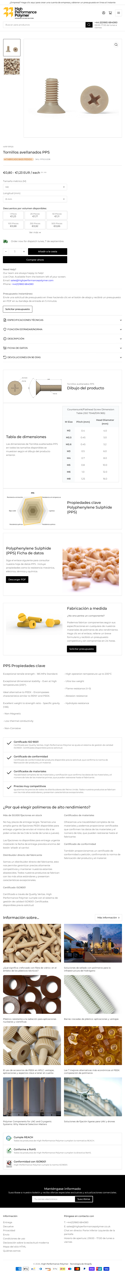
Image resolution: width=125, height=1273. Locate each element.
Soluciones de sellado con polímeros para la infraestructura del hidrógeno (87, 969)
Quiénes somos (11, 1250)
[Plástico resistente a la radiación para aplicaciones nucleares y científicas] (32, 994)
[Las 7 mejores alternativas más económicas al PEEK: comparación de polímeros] (93, 1045)
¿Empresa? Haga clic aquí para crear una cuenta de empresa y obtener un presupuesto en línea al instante (63, 2)
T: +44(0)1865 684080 (76, 1222)
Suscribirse (83, 1199)
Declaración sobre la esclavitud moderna (26, 1242)
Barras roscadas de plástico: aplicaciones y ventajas (91, 1019)
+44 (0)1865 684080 (106, 22)
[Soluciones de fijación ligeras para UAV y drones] (93, 1096)
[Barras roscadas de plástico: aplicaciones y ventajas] (93, 994)
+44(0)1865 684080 (23, 284)
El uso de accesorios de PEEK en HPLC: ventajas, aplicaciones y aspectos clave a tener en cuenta (28, 1071)
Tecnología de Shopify (81, 1264)
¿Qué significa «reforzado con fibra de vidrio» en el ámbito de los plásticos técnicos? (30, 969)
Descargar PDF (17, 579)
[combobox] (48, 25)
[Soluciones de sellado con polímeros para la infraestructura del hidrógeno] (93, 943)
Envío (6, 1234)
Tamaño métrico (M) (14, 181)
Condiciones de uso (14, 1238)
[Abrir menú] (118, 12)
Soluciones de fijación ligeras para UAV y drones (89, 1121)
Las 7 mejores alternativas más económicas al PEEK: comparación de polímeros (92, 1071)
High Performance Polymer (54, 1264)
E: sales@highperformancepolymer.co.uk (87, 1226)
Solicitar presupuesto (17, 309)
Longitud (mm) (11, 193)
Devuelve (8, 1226)
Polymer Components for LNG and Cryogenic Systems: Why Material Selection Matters (27, 1123)
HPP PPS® (8, 146)
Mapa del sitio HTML (14, 1246)
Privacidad (9, 1230)
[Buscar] (89, 24)
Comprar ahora (35, 259)
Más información (107, 917)
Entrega (7, 1222)
